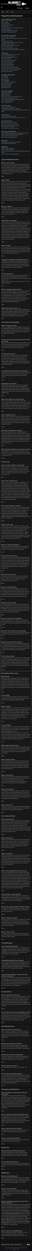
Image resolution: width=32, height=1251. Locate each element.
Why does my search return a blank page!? (10, 125)
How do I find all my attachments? (8, 143)
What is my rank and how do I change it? (9, 48)
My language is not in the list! (7, 44)
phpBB (3, 392)
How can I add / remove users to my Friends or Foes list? (13, 117)
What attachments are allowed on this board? (11, 142)
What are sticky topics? (6, 84)
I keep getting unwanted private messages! (10, 108)
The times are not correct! (6, 41)
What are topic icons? (5, 87)
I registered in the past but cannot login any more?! (12, 27)
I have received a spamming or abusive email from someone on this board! (15, 110)
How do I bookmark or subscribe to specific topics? (12, 134)
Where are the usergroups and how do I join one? (11, 96)
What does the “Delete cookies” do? (9, 32)
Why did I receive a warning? (7, 65)
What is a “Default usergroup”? (7, 101)
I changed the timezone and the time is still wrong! (12, 42)
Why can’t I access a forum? (7, 63)
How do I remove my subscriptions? (9, 137)
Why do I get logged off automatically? (9, 30)
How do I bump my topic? (6, 71)
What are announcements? (7, 83)
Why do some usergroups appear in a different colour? (13, 99)
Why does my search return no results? (9, 123)
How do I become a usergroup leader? (9, 98)
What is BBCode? (5, 76)
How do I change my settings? (7, 37)
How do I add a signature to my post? (9, 57)
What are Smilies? (5, 79)
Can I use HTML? (4, 77)
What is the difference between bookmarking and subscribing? (14, 133)
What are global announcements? (8, 81)
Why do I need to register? (6, 20)
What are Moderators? (6, 93)
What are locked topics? (6, 86)
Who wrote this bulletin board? (8, 148)
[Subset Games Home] (14, 3)
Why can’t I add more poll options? (8, 60)
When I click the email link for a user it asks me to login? (13, 49)
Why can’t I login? (5, 26)
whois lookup (11, 1209)
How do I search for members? (7, 126)
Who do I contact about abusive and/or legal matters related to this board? (15, 151)
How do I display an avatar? (7, 46)
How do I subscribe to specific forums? (9, 135)
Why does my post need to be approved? (10, 70)
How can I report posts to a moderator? (9, 67)
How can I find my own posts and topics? (10, 128)
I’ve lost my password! (6, 29)
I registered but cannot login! (7, 25)
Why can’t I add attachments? (7, 64)
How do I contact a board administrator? (10, 154)
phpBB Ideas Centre (7, 1193)
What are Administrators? (6, 92)
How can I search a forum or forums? (9, 122)
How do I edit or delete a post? (7, 55)
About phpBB (15, 1182)
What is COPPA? (4, 22)
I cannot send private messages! (8, 107)
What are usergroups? (6, 95)
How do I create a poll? (6, 58)
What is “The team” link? (6, 102)
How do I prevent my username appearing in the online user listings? (14, 39)
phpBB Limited (12, 1179)
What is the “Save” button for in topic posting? (11, 68)
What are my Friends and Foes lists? (8, 116)
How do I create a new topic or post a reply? (10, 54)
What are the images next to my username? (10, 45)
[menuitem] (27, 8)
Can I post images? (5, 80)
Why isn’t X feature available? (7, 149)
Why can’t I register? (5, 23)
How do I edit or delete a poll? (7, 61)
